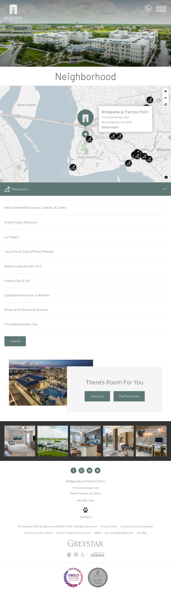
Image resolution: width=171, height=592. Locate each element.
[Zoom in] (165, 91)
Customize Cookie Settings (137, 526)
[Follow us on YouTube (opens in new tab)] (89, 470)
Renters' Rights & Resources (74, 532)
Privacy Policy (109, 526)
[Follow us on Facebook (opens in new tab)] (73, 470)
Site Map (142, 532)
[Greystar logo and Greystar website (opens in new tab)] (86, 545)
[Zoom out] (165, 98)
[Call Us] (148, 9)
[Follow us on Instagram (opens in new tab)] (81, 470)
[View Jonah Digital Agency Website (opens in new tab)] (97, 555)
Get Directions (110, 126)
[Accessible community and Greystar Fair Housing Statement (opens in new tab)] (83, 555)
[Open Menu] (161, 9)
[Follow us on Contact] (97, 470)
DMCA (98, 532)
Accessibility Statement (119, 532)
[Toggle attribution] (166, 177)
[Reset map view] (165, 104)
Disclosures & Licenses (38, 532)
